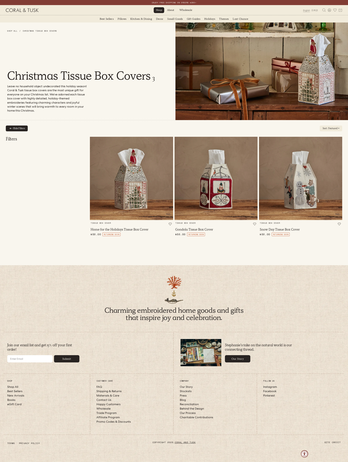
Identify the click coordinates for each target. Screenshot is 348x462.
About (170, 10)
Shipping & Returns (109, 391)
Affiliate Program (108, 417)
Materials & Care (107, 395)
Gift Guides (193, 19)
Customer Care (104, 380)
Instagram (270, 387)
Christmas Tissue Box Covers (40, 31)
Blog (183, 400)
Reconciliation (189, 404)
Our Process (188, 413)
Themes (224, 19)
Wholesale (185, 10)
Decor (159, 19)
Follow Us (269, 380)
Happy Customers (108, 404)
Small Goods (175, 19)
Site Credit (332, 442)
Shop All (13, 31)
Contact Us (103, 400)
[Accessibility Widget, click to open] (304, 453)
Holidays (209, 19)
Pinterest (269, 395)
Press (183, 395)
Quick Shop (131, 213)
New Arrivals (15, 395)
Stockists (186, 391)
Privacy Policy (29, 443)
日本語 (314, 10)
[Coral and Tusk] (174, 288)
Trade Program (106, 413)
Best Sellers (107, 19)
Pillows (122, 19)
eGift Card (14, 404)
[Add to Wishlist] (170, 224)
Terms (11, 443)
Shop (159, 10)
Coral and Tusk (185, 442)
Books (11, 400)
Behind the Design (192, 408)
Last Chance (240, 19)
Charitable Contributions (196, 417)
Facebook (269, 391)
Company (184, 380)
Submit (66, 359)
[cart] (340, 10)
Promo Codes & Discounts (113, 422)
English (306, 10)
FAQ (99, 387)
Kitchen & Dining (141, 19)
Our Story (237, 359)
